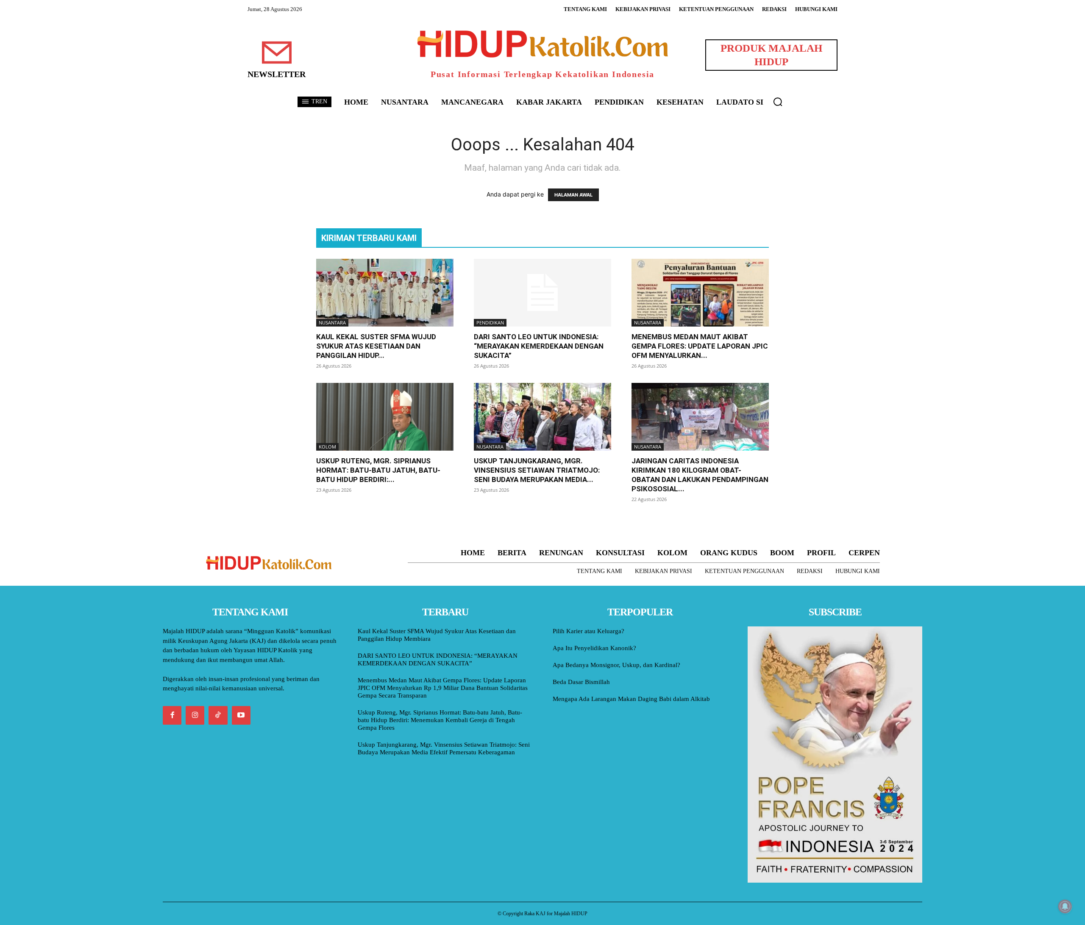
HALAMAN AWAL (573, 195)
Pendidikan (490, 322)
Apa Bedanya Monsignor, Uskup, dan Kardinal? (616, 665)
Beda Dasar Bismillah (581, 682)
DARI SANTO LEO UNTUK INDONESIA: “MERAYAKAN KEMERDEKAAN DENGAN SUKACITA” (539, 346)
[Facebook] (172, 715)
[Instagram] (195, 715)
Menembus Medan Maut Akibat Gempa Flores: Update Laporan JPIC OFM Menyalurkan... (700, 346)
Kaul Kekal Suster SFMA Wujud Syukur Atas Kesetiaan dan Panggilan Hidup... (376, 346)
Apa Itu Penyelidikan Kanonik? (594, 648)
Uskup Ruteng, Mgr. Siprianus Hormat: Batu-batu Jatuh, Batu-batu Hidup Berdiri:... (378, 470)
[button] (778, 101)
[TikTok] (218, 715)
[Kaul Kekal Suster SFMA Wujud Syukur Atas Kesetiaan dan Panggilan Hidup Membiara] (384, 293)
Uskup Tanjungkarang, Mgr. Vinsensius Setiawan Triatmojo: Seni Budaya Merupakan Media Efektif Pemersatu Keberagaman (444, 748)
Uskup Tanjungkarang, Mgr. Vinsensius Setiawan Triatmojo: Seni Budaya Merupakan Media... (537, 470)
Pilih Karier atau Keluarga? (588, 631)
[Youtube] (241, 715)
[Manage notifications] (1065, 906)
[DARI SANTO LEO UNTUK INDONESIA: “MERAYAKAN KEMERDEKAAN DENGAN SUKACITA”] (542, 293)
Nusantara (332, 322)
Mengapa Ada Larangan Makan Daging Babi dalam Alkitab (631, 698)
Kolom (327, 446)
